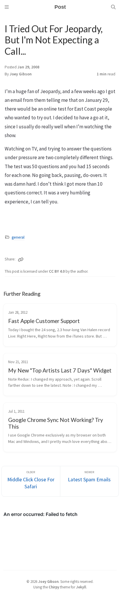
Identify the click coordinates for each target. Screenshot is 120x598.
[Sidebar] (6, 7)
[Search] (113, 7)
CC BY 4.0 (57, 271)
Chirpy (54, 587)
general (18, 237)
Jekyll (81, 587)
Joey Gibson (21, 74)
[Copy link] (21, 259)
